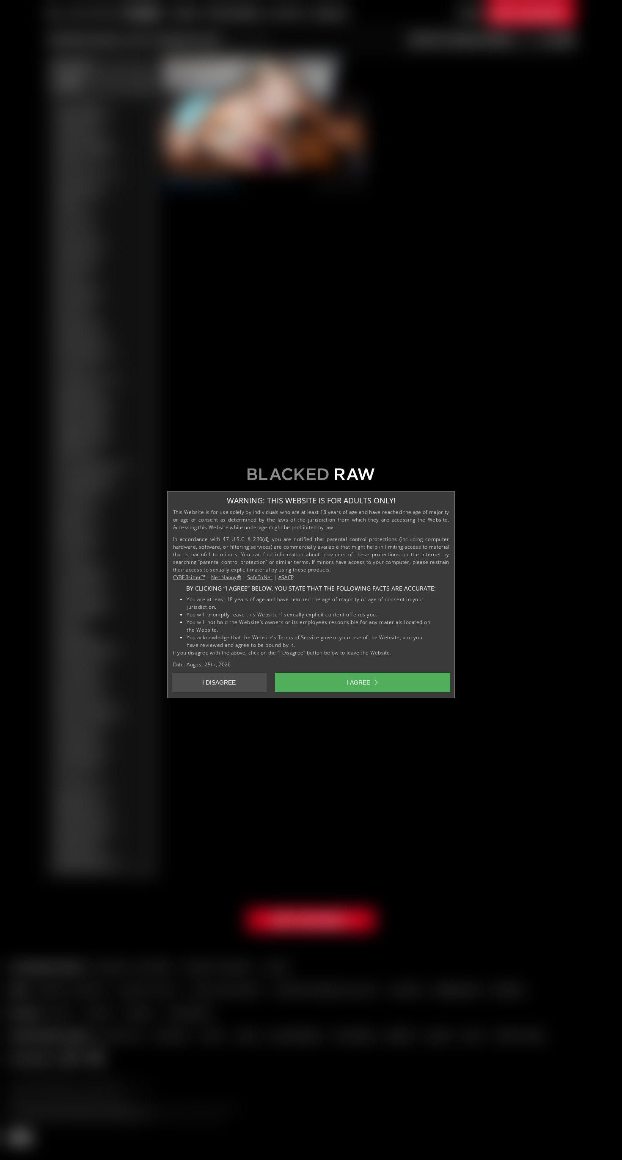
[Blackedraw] (311, 477)
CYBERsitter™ (189, 577)
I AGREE (358, 682)
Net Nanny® (226, 577)
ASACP (286, 577)
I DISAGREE (219, 682)
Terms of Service (298, 637)
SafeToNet (259, 577)
